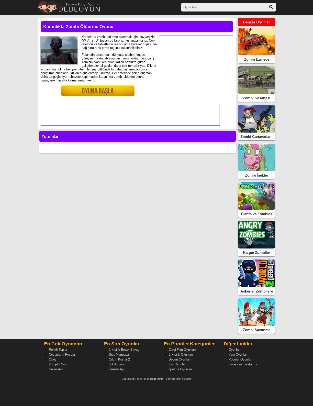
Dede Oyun (156, 378)
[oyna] (86, 93)
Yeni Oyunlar (238, 354)
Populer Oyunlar (240, 359)
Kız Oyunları (178, 364)
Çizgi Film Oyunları (182, 349)
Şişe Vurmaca (119, 354)
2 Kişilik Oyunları (181, 354)
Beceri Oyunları (180, 359)
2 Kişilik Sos (58, 364)
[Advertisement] (196, 66)
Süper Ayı (56, 369)
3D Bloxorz (116, 364)
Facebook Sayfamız (243, 364)
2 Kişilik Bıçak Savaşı (124, 349)
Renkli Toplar (58, 349)
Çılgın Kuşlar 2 (119, 359)
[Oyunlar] (69, 7)
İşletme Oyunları (180, 369)
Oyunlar (234, 349)
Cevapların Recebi (62, 354)
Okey (52, 359)
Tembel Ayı (117, 369)
